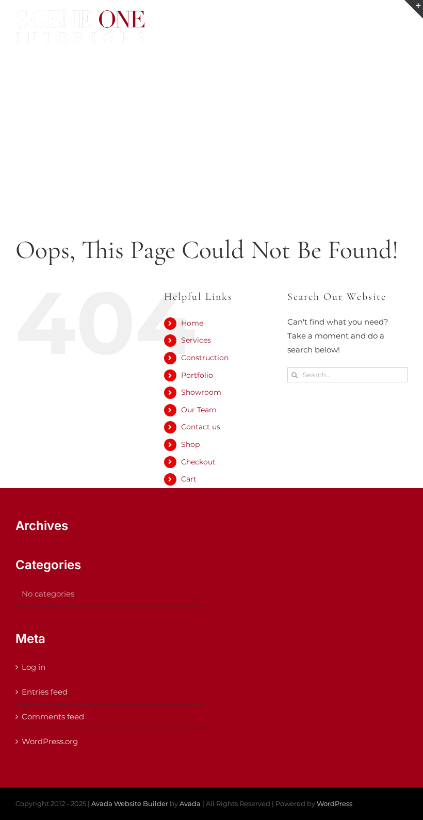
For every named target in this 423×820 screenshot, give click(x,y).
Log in (33, 667)
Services (196, 340)
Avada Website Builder (129, 803)
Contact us (200, 426)
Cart (189, 479)
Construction (205, 357)
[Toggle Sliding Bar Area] (413, 9)
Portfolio (197, 375)
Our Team (199, 409)
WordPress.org (50, 741)
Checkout (198, 462)
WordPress (334, 803)
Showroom (201, 392)
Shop (190, 444)
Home (192, 323)
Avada (190, 803)
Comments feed (53, 716)
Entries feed (45, 692)
